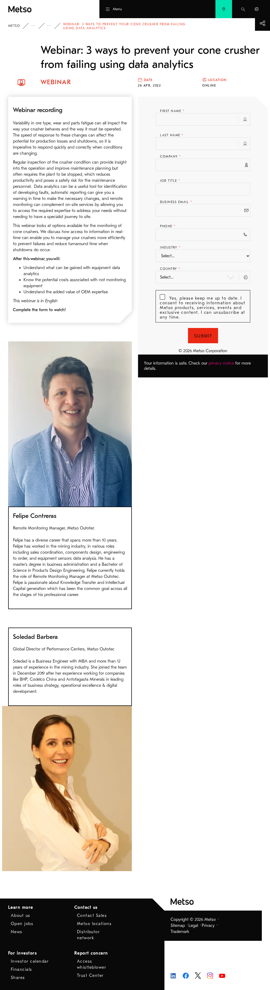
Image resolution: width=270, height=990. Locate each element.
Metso (14, 26)
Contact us (86, 907)
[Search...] (243, 9)
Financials (21, 969)
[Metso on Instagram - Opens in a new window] (210, 975)
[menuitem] (223, 9)
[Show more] (262, 23)
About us (20, 915)
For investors (22, 953)
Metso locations (94, 923)
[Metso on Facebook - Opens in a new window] (186, 975)
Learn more (20, 907)
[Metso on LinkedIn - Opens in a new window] (174, 975)
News (16, 932)
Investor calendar (30, 961)
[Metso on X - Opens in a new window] (198, 975)
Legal (193, 925)
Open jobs (22, 923)
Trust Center (90, 975)
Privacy (208, 925)
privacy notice (221, 363)
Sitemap (178, 925)
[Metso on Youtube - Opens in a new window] (222, 975)
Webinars (52, 26)
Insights (37, 26)
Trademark (180, 931)
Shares (18, 977)
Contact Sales (92, 915)
